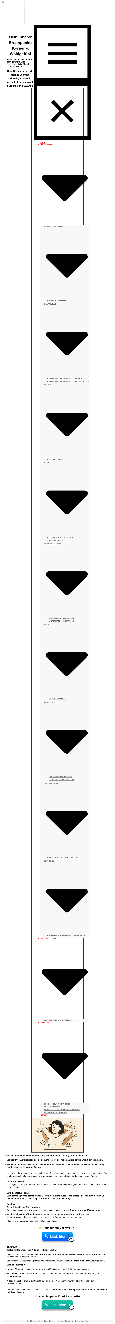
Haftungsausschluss (81, 1321)
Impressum (60, 1321)
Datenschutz (69, 1321)
